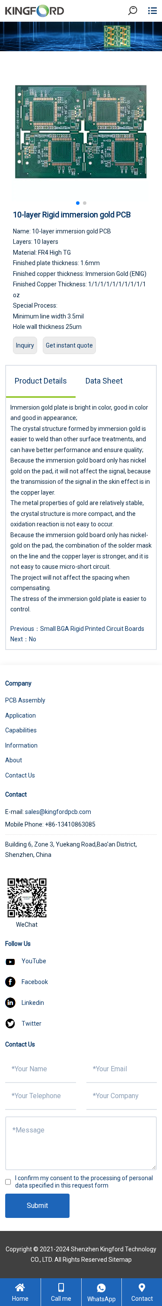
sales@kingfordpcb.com (58, 811)
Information (21, 745)
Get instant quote (69, 345)
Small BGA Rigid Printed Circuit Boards (92, 628)
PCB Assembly (25, 700)
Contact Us (20, 775)
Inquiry (25, 345)
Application (20, 715)
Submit (37, 1205)
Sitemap (120, 1259)
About (13, 760)
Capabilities (21, 730)
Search (140, 34)
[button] (77, 203)
